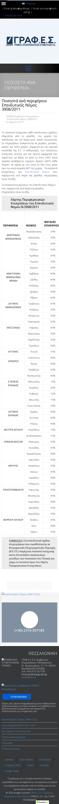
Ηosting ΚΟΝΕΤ (13, 765)
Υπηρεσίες (7, 743)
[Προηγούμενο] (19, 585)
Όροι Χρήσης (26, 759)
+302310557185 (13, 15)
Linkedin (44, 765)
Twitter (30, 765)
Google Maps (12, 771)
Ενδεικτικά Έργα (10, 748)
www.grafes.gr (28, 677)
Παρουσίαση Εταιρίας (14, 737)
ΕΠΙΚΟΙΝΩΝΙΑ (29, 629)
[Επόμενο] (42, 585)
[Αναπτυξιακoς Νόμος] (29, 594)
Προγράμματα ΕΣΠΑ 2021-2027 (19, 725)
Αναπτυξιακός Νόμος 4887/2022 (20, 719)
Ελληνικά (31, 3)
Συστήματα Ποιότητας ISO (16, 731)
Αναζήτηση (45, 759)
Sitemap (9, 759)
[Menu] (28, 68)
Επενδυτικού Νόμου (37, 171)
